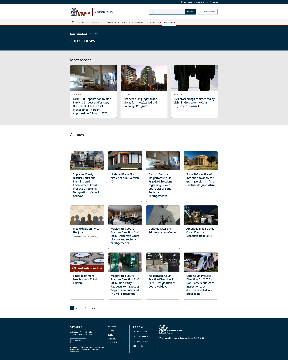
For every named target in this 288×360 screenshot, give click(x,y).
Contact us (78, 341)
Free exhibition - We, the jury (86, 230)
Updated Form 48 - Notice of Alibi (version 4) (125, 177)
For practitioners (208, 11)
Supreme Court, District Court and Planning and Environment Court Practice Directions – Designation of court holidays (86, 185)
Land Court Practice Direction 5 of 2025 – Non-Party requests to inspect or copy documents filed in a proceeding (200, 284)
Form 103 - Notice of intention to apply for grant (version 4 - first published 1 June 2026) (200, 179)
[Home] (73, 22)
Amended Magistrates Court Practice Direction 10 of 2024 (200, 232)
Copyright (111, 330)
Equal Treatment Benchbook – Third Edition (85, 279)
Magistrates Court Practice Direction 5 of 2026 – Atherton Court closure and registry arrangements (125, 236)
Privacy (110, 334)
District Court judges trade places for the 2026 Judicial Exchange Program (140, 102)
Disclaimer (112, 338)
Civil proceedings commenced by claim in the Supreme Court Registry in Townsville (194, 102)
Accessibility (112, 342)
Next (93, 308)
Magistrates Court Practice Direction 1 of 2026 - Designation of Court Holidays (162, 281)
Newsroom (82, 33)
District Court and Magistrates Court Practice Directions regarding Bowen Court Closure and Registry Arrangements (160, 185)
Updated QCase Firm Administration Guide (162, 230)
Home (72, 33)
